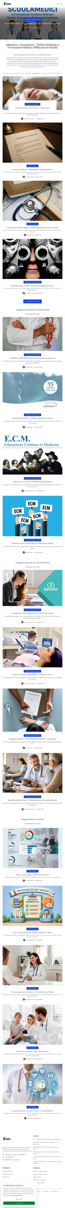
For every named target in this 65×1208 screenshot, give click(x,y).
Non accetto (19, 1199)
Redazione (6, 1168)
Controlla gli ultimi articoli (32, 301)
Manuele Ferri (6, 1177)
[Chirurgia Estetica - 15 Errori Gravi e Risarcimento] (32, 93)
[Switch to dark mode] (57, 3)
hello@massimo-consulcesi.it (12, 1159)
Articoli (35, 1136)
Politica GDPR (45, 1191)
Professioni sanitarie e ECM (32, 19)
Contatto (38, 1191)
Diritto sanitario (32, 166)
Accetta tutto (19, 1203)
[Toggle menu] (61, 4)
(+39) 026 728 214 (9, 1157)
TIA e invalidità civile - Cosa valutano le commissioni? (46, 1139)
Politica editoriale (54, 1191)
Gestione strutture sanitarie (32, 610)
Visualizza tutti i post (32, 314)
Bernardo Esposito (7, 1171)
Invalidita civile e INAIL (38, 1183)
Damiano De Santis (8, 1174)
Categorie (36, 1168)
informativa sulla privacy (16, 1195)
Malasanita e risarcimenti (32, 104)
